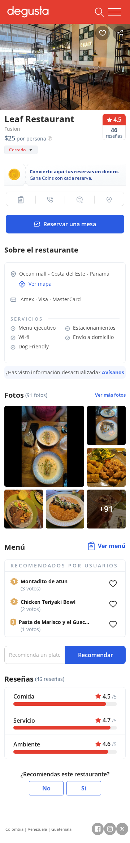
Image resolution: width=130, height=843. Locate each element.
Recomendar (95, 655)
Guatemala (61, 829)
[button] (21, 200)
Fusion (12, 128)
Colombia (14, 829)
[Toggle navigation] (114, 12)
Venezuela (37, 829)
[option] (65, 65)
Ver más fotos (110, 395)
